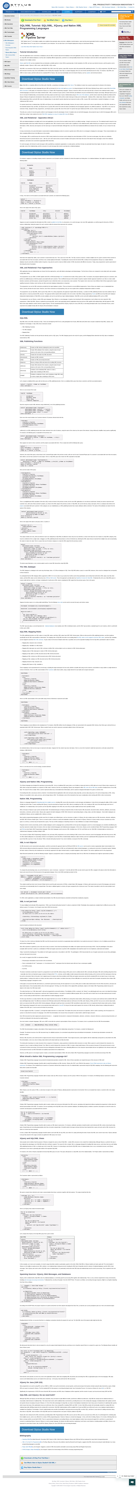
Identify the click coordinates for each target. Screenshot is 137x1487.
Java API (61, 1005)
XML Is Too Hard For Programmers (31, 1442)
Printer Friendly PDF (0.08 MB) (107, 25)
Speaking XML (25, 1439)
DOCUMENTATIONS (28, 12)
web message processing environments (34, 1279)
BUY (58, 12)
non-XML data (93, 787)
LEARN (67, 12)
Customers (51, 669)
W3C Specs (8, 61)
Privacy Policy (52, 1483)
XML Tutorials (8, 36)
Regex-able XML (26, 1446)
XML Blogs (7, 73)
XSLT (61, 276)
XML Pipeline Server (81, 7)
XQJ (103, 1388)
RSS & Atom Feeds (10, 69)
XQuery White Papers (11, 52)
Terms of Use (59, 1483)
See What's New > (53, 20)
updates (88, 72)
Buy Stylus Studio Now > (33, 1467)
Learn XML (27, 15)
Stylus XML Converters (58, 7)
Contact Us (131, 7)
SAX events (53, 578)
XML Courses (8, 86)
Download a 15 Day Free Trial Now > (36, 1458)
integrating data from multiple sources (46, 802)
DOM (47, 578)
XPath (23, 829)
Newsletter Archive (10, 16)
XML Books (8, 20)
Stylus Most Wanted (112, 1472)
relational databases (50, 626)
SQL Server (71, 85)
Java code (60, 602)
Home (21, 15)
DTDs (55, 974)
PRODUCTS (10, 12)
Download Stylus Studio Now (38, 78)
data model (60, 88)
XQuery (22, 63)
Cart (104, 11)
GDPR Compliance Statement (81, 1483)
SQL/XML (28, 63)
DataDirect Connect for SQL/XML (84, 578)
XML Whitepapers (9, 40)
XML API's (7, 65)
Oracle (93, 293)
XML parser (80, 846)
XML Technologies (9, 32)
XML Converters (60, 1481)
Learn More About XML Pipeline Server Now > (32, 46)
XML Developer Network (108, 7)
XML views (86, 787)
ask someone (122, 102)
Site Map (54, 1481)
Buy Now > (69, 20)
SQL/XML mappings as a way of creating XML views (55, 114)
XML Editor (72, 1481)
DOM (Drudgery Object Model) (29, 1449)
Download (121, 42)
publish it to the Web (57, 222)
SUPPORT (79, 12)
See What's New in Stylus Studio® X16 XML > (40, 1462)
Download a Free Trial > (33, 20)
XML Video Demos (9, 82)
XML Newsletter (9, 24)
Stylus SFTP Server (94, 7)
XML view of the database (83, 94)
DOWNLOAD (46, 12)
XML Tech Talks (9, 28)
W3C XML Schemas (38, 639)
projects (22, 505)
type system (69, 88)
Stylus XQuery (70, 7)
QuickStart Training (10, 78)
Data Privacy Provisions (68, 1483)
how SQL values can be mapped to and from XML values (90, 637)
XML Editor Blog (121, 7)
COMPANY (92, 12)
